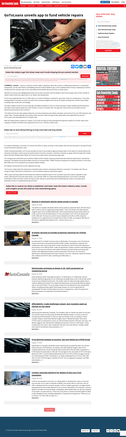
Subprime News (45, 2)
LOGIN (123, 2)
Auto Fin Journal (66, 2)
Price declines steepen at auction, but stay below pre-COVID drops (61, 339)
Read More (35, 222)
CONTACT (95, 431)
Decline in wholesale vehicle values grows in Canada (55, 201)
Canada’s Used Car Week (61, 6)
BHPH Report (56, 2)
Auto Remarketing (26, 2)
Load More (49, 409)
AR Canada (36, 2)
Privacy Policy (64, 79)
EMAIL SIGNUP (105, 2)
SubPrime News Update (106, 33)
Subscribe (85, 76)
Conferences (48, 6)
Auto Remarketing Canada (107, 26)
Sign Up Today (12, 193)
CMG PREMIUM (115, 2)
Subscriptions (31, 6)
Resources (40, 6)
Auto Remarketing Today (107, 30)
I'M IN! (85, 133)
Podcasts (23, 6)
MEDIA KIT (85, 431)
